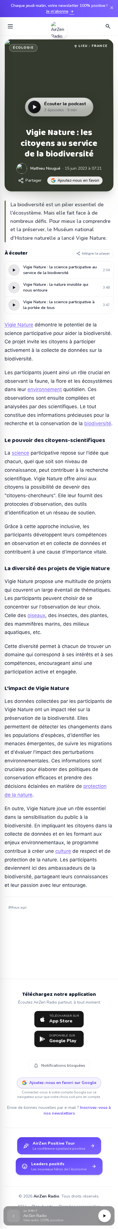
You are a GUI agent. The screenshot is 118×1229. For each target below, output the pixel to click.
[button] (59, 1216)
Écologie (23, 47)
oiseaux (36, 615)
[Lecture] (104, 1216)
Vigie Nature (19, 325)
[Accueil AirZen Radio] (59, 26)
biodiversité (97, 423)
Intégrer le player (96, 253)
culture (63, 851)
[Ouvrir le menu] (10, 26)
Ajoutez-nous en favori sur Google (62, 1082)
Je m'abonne (60, 11)
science (20, 453)
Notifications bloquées (59, 1065)
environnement (44, 389)
